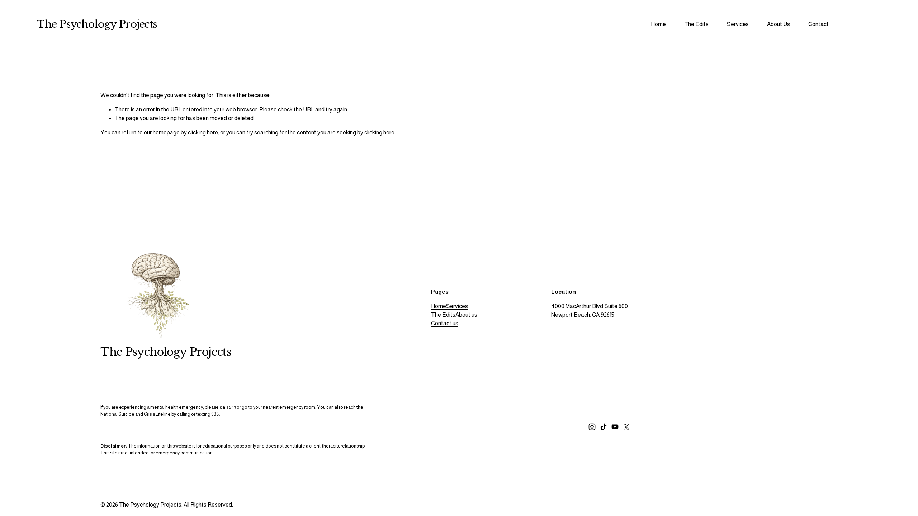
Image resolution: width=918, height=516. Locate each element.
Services (457, 306)
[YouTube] (615, 426)
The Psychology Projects (97, 24)
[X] (626, 426)
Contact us (444, 323)
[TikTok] (603, 426)
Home (658, 24)
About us (466, 315)
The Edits (443, 315)
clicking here (203, 132)
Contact (818, 24)
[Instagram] (592, 426)
